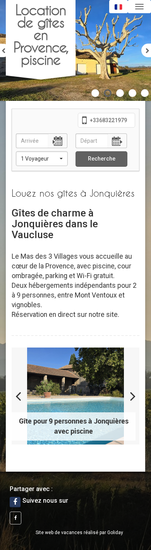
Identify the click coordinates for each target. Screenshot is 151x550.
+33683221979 (108, 120)
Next (128, 396)
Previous (23, 396)
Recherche (101, 159)
